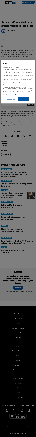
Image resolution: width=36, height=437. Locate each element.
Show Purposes (11, 99)
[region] (18, 82)
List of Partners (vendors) (9, 94)
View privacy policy (15, 82)
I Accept (24, 99)
